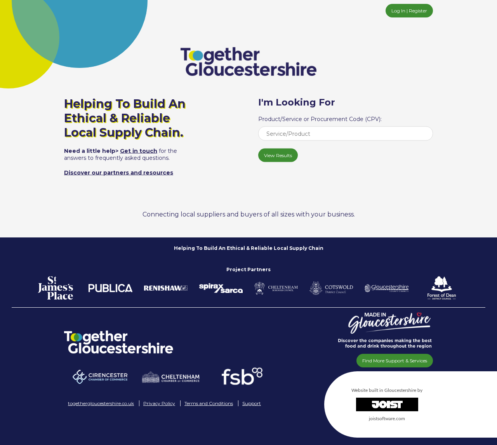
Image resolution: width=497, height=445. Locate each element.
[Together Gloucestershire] (171, 342)
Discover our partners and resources (118, 172)
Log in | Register (409, 11)
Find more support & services (394, 361)
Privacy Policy (159, 403)
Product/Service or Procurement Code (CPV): (320, 119)
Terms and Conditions (208, 403)
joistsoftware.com (387, 418)
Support (251, 403)
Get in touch (138, 150)
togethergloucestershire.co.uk (101, 403)
